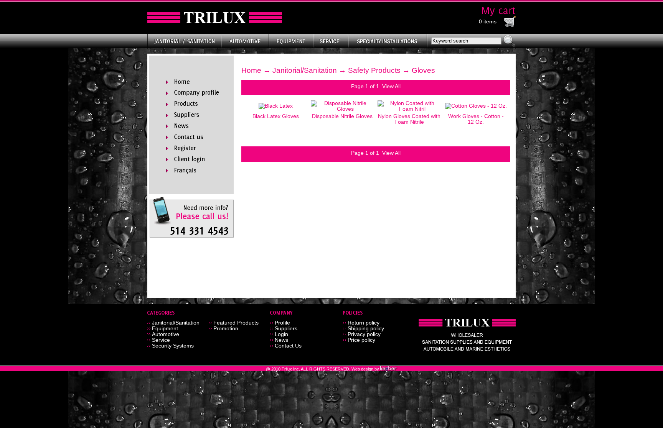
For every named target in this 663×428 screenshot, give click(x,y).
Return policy (363, 323)
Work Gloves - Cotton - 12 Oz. (476, 119)
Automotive (165, 334)
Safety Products (374, 70)
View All (391, 86)
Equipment (165, 328)
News (281, 340)
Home (251, 70)
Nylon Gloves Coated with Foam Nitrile (409, 119)
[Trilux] (214, 17)
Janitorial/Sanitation (304, 70)
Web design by (365, 369)
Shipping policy (366, 328)
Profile (282, 323)
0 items (487, 22)
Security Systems (173, 346)
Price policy (361, 340)
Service (161, 340)
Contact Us (288, 346)
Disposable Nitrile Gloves (342, 116)
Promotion (225, 328)
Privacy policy (364, 334)
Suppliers (286, 328)
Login (281, 334)
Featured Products (236, 323)
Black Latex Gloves (275, 116)
